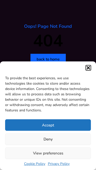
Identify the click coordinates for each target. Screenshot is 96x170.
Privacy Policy (59, 163)
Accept (48, 125)
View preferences (48, 153)
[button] (88, 67)
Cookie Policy (34, 163)
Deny (48, 139)
